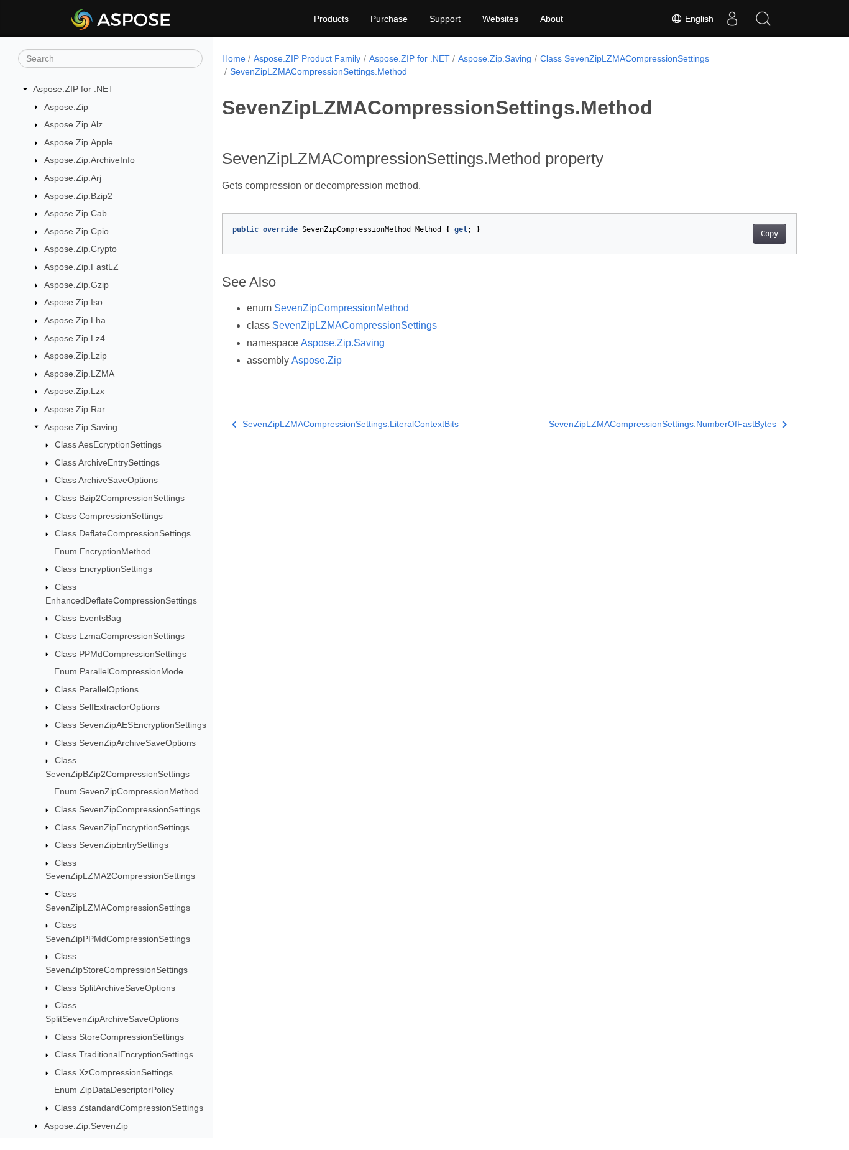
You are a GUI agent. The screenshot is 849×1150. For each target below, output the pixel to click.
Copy (769, 233)
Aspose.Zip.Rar (74, 409)
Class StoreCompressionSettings (119, 1037)
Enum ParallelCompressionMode (118, 671)
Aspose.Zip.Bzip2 (78, 196)
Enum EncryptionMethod (102, 551)
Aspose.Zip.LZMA (79, 374)
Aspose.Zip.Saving (80, 427)
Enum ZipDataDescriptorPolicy (114, 1090)
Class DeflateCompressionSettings (123, 533)
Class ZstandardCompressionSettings (129, 1108)
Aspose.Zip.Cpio (76, 231)
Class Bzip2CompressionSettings (120, 498)
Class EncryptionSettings (103, 569)
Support (445, 19)
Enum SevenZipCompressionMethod (126, 791)
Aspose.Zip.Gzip (76, 285)
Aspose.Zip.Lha (75, 320)
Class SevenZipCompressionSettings (127, 809)
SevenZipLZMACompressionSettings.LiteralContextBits (350, 424)
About (551, 19)
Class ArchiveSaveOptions (106, 480)
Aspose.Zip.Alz (73, 124)
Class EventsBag (88, 618)
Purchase (389, 19)
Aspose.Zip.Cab (75, 213)
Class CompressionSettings (109, 516)
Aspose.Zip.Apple (78, 142)
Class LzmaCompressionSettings (120, 636)
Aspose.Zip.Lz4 (74, 338)
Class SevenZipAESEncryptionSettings (130, 725)
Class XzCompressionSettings (114, 1072)
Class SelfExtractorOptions (107, 707)
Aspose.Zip (66, 107)
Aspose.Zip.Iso (73, 302)
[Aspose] (121, 18)
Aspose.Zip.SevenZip (86, 1126)
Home (234, 58)
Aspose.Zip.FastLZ (81, 267)
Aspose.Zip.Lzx (74, 391)
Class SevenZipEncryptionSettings (122, 827)
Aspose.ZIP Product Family (307, 58)
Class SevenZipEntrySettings (111, 845)
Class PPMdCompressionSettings (120, 654)
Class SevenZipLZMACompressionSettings (624, 58)
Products (331, 19)
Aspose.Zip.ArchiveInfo (89, 160)
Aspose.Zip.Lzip (75, 356)
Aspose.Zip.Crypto (80, 249)
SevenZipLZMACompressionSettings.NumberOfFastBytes (662, 424)
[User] (732, 18)
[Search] (763, 18)
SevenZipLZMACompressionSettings (354, 325)
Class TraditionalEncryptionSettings (124, 1054)
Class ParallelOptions (97, 689)
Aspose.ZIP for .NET (73, 89)
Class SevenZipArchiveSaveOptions (125, 743)
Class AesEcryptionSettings (108, 444)
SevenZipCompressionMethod (341, 308)
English (698, 19)
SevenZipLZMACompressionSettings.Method (318, 71)
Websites (500, 19)
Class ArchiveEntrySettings (107, 462)
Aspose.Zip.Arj (72, 178)
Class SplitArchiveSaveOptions (115, 988)
